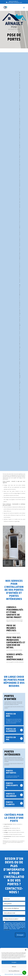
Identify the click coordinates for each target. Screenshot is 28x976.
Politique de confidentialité (9, 974)
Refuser (14, 966)
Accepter (14, 962)
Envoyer (20, 935)
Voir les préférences (14, 971)
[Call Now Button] (24, 973)
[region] (14, 546)
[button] (25, 950)
